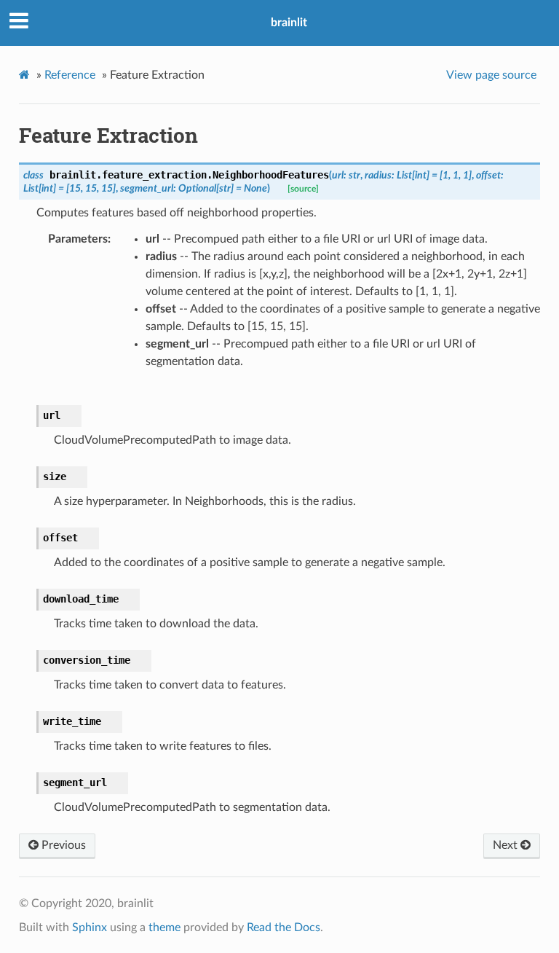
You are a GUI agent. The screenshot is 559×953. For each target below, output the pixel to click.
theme (164, 927)
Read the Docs (283, 927)
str (354, 175)
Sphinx (89, 927)
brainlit (289, 22)
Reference (69, 75)
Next (506, 845)
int (421, 175)
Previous (62, 845)
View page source (491, 75)
